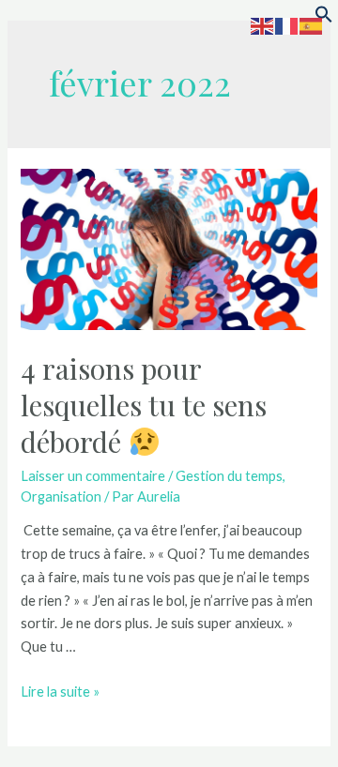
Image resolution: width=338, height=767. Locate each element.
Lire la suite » (60, 691)
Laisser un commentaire (93, 476)
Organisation (61, 496)
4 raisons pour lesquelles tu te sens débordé (144, 405)
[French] (287, 25)
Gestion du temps (229, 476)
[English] (263, 25)
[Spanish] (312, 25)
